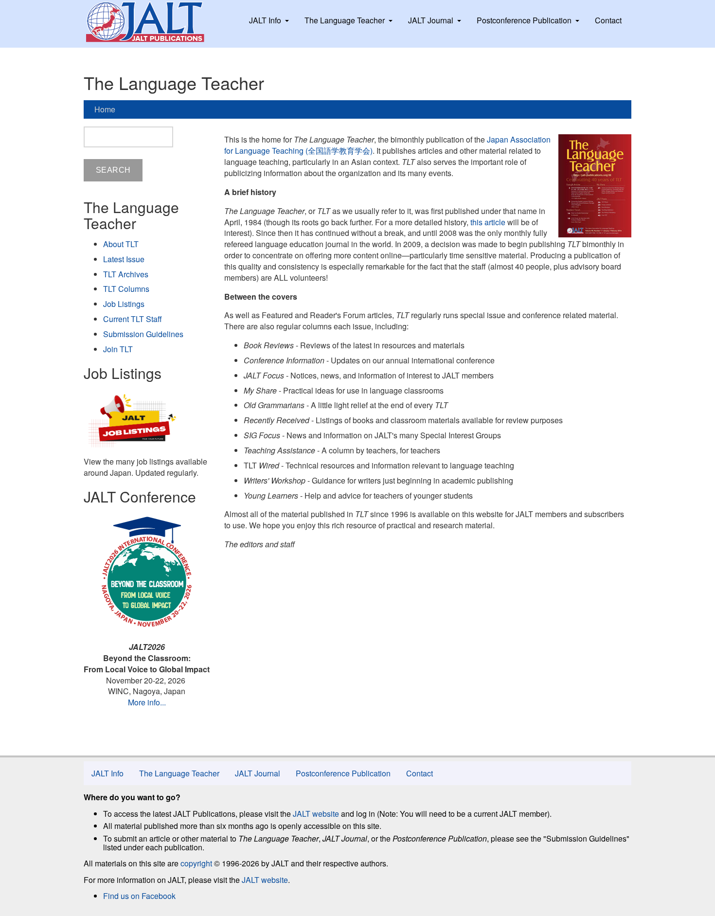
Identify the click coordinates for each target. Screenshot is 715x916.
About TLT (121, 244)
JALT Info (265, 20)
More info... (147, 702)
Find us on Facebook (139, 895)
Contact (608, 20)
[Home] (154, 22)
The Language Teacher (344, 20)
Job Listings (123, 303)
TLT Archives (125, 274)
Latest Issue (123, 259)
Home (104, 109)
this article (487, 222)
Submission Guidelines (143, 334)
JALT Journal (430, 20)
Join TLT (118, 349)
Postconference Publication (524, 20)
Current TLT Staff (132, 318)
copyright (196, 863)
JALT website (316, 813)
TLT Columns (126, 288)
